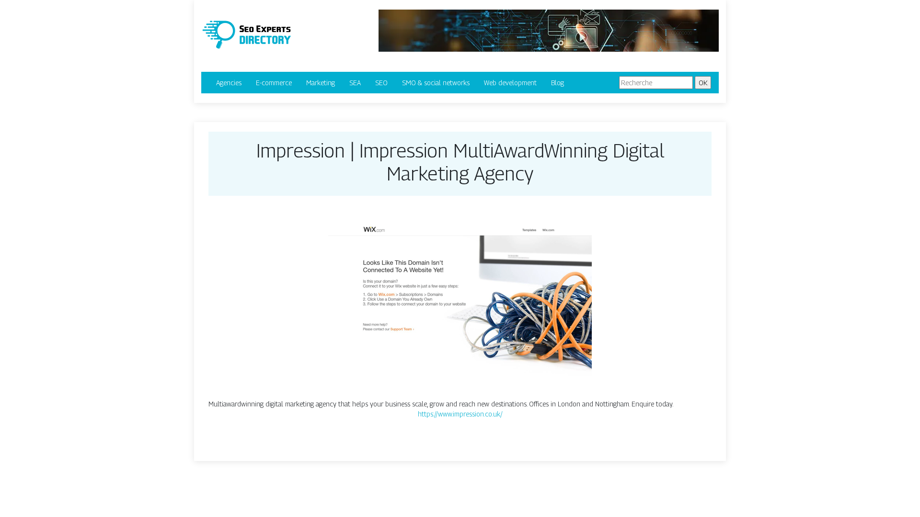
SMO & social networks (436, 83)
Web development (510, 83)
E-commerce (274, 83)
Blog (557, 83)
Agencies (229, 83)
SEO (381, 83)
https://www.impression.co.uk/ (460, 414)
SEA (355, 83)
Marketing (320, 83)
